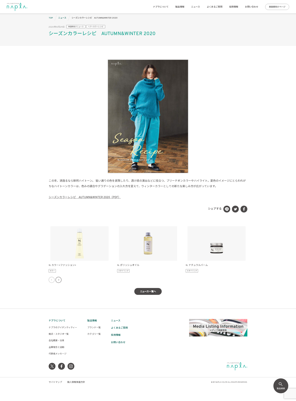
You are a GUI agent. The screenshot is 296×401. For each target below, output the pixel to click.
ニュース (195, 7)
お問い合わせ (251, 7)
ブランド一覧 (94, 327)
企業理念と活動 (56, 347)
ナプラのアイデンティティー (63, 327)
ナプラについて (161, 7)
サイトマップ (55, 382)
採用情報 (233, 7)
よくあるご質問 (214, 7)
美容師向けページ (277, 7)
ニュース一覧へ (148, 291)
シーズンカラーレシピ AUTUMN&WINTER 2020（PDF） (85, 197)
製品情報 (179, 7)
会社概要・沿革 (56, 340)
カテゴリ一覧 (94, 334)
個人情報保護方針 (76, 382)
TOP (51, 18)
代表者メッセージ (57, 354)
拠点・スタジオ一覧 (59, 334)
